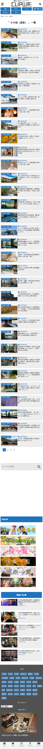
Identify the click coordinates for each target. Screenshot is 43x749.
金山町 (10, 694)
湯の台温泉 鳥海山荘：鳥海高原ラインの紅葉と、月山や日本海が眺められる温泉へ (29, 309)
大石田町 (5, 678)
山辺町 (10, 682)
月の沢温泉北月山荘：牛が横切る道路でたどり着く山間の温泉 (28, 295)
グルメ (16, 8)
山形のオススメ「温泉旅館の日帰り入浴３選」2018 (28, 163)
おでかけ (5, 12)
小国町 (32, 678)
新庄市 (35, 682)
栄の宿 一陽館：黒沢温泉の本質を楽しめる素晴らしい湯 (29, 281)
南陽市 (30, 674)
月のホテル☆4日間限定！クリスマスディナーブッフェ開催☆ (29, 626)
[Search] (38, 466)
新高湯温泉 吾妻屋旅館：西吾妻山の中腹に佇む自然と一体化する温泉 (29, 190)
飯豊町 (22, 694)
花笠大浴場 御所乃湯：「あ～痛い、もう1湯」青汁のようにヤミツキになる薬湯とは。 (29, 414)
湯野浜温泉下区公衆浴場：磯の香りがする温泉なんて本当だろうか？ (28, 217)
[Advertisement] (21, 492)
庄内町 (22, 682)
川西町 (16, 682)
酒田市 (4, 694)
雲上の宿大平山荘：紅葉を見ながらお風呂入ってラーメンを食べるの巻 (28, 177)
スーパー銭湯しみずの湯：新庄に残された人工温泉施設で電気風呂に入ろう (28, 230)
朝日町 (10, 686)
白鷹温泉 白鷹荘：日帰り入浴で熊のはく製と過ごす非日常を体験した (29, 72)
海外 (34, 686)
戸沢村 (28, 682)
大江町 (36, 674)
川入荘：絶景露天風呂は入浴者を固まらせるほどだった (28, 439)
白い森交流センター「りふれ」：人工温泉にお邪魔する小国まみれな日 (28, 125)
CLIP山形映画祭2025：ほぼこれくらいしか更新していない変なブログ (29, 614)
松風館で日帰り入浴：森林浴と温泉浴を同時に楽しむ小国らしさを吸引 (28, 33)
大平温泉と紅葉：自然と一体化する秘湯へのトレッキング (28, 137)
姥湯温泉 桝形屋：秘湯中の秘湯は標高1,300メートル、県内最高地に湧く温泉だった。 (29, 374)
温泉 (5, 8)
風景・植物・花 (37, 8)
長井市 (16, 694)
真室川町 (9, 690)
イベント (27, 8)
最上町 (4, 686)
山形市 (4, 682)
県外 (3, 690)
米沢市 (16, 690)
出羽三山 (23, 674)
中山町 (16, 674)
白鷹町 (39, 686)
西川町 (28, 690)
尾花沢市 (39, 678)
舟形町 (22, 690)
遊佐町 (35, 690)
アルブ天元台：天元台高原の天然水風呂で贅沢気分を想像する (28, 321)
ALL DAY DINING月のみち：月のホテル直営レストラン (29, 652)
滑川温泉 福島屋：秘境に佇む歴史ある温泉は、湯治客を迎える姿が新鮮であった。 (29, 361)
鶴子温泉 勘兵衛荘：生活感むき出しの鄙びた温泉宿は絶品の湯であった (29, 427)
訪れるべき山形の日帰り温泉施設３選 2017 (28, 268)
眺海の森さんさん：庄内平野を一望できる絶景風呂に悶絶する (28, 334)
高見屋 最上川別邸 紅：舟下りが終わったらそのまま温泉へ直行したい (29, 203)
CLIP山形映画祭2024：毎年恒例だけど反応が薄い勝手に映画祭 (29, 639)
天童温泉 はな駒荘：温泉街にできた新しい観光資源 (29, 84)
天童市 (18, 678)
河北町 (28, 686)
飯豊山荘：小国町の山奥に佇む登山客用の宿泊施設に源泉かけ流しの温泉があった (28, 46)
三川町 (4, 674)
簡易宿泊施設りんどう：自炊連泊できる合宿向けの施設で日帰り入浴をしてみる (28, 243)
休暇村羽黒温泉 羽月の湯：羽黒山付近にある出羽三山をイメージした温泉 (29, 151)
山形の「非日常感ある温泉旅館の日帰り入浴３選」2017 (28, 255)
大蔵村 (11, 678)
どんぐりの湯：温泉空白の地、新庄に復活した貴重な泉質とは (28, 97)
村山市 (16, 686)
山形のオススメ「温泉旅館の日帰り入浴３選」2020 (28, 111)
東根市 (22, 686)
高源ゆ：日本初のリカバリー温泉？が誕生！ (28, 58)
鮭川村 (35, 694)
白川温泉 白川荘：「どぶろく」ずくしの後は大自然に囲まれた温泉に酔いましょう (29, 387)
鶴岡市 (4, 698)
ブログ (16, 12)
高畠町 (28, 694)
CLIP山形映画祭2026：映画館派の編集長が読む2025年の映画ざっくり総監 (29, 602)
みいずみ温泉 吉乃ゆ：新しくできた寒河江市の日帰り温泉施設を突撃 (29, 400)
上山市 (10, 674)
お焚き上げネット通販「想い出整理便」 (15, 735)
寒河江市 (25, 678)
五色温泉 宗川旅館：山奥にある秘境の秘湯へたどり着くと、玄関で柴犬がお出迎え (29, 348)
